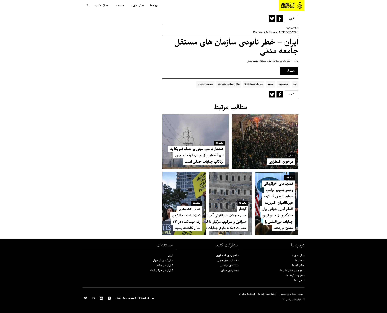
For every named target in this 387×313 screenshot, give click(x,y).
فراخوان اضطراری (281, 161)
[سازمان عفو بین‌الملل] (291, 5)
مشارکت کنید (227, 245)
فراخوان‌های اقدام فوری (227, 255)
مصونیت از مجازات (205, 84)
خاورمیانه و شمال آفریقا (253, 84)
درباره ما (297, 245)
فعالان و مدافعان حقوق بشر (229, 84)
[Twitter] (86, 297)
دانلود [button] (292, 71)
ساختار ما (299, 260)
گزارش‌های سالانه (164, 265)
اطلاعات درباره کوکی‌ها (267, 294)
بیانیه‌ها (270, 84)
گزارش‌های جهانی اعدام (161, 270)
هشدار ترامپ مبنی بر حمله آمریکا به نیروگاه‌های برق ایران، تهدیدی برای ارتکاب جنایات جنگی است (196, 155)
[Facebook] (109, 297)
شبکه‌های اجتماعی (229, 265)
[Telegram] (93, 297)
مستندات (165, 245)
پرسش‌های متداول (230, 270)
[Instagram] (101, 297)
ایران (295, 84)
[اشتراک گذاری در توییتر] (272, 18)
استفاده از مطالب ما (246, 294)
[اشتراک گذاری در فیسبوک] (279, 18)
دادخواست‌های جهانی (228, 260)
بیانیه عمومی (283, 84)
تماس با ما (299, 280)
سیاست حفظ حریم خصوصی (291, 294)
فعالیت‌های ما (297, 255)
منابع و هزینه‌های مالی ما (292, 270)
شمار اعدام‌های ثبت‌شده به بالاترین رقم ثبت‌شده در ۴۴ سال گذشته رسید (186, 218)
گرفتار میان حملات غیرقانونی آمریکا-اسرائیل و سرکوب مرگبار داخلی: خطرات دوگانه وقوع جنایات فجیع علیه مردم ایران (211, 218)
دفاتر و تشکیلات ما (295, 275)
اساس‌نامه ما (298, 265)
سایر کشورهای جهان (163, 260)
